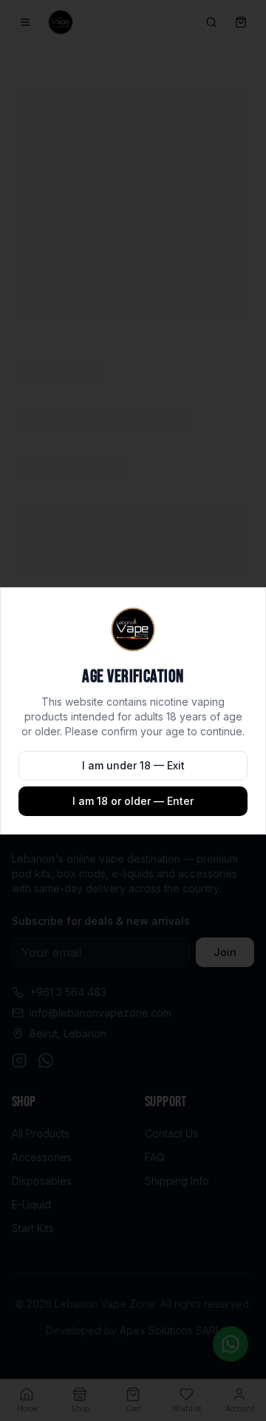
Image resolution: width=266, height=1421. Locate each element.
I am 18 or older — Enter (133, 801)
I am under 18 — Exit (133, 765)
